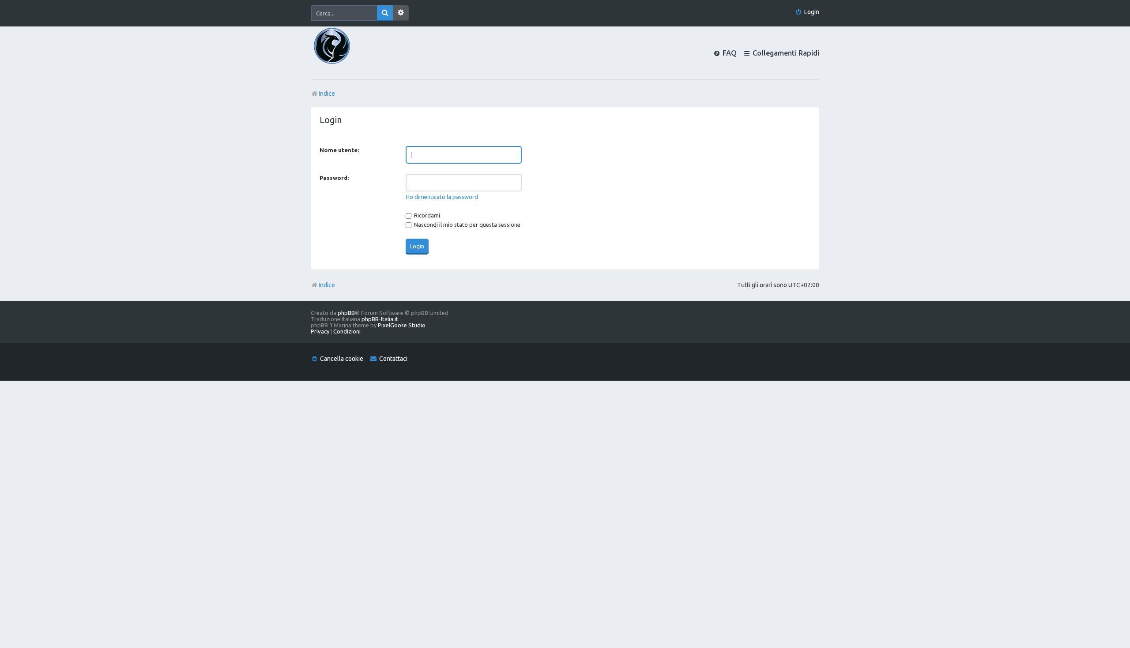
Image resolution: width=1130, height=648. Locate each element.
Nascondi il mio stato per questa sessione (466, 224)
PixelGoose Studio (402, 325)
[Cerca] (385, 13)
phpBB (346, 313)
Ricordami (426, 215)
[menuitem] (807, 12)
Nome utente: (339, 150)
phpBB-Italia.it (380, 319)
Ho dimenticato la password (442, 197)
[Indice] (347, 53)
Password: (334, 178)
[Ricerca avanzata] (401, 13)
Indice (327, 284)
